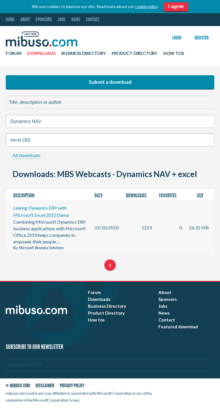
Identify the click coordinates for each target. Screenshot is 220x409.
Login (176, 38)
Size (200, 196)
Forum (13, 53)
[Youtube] (170, 387)
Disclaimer (45, 386)
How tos (173, 53)
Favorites (168, 196)
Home (10, 20)
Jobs (62, 20)
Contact (92, 20)
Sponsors (44, 20)
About (25, 20)
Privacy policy (72, 386)
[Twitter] (180, 387)
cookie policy (146, 6)
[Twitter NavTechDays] (184, 394)
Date (99, 196)
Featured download (178, 326)
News (75, 20)
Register (202, 38)
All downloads (26, 155)
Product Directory (135, 53)
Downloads (41, 53)
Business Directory (83, 53)
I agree (176, 6)
